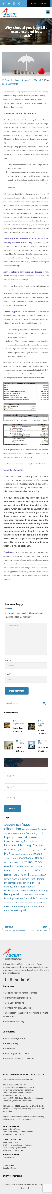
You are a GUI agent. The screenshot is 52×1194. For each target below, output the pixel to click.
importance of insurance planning (22, 854)
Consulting (31, 833)
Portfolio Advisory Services (18, 1008)
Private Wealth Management (18, 998)
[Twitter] (9, 3)
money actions (29, 867)
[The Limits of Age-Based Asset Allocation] (31, 745)
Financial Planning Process (24, 845)
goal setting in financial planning (28, 850)
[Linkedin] (14, 3)
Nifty (37, 870)
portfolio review (20, 878)
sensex (28, 894)
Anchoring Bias (12, 824)
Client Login (37, 3)
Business (42, 829)
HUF (7, 854)
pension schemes (35, 875)
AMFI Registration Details (17, 1053)
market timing (14, 866)
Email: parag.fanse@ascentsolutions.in (18, 1132)
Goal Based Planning (14, 1003)
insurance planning (10, 858)
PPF (29, 882)
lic (20, 862)
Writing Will (20, 910)
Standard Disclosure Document (19, 1058)
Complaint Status (9, 1168)
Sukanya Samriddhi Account (29, 898)
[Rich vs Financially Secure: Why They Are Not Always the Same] (31, 726)
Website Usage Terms (15, 1038)
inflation (37, 853)
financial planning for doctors (20, 841)
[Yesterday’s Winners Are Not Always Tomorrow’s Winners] (7, 725)
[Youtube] (16, 979)
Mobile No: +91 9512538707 (13, 1095)
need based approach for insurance (22, 871)
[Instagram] (19, 3)
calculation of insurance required (14, 833)
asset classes (29, 829)
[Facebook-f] (3, 3)
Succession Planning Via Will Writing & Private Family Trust (25, 1015)
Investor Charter (9, 1157)
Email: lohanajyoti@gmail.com (14, 1148)
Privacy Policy (11, 1043)
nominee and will (16, 875)
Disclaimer (10, 1048)
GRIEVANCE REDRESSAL (12, 1176)
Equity (8, 837)
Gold (42, 849)
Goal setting (10, 849)
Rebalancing (41, 890)
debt (40, 833)
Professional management (18, 890)
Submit (12, 808)
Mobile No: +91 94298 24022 (13, 1150)
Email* (8, 674)
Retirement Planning (14, 1021)
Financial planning (27, 837)
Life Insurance (32, 862)
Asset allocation (18, 826)
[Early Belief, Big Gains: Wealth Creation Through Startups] (8, 745)
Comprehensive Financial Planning (21, 993)
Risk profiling (13, 894)
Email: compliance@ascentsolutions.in (17, 1093)
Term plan (23, 906)
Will (31, 906)
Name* (8, 660)
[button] (48, 12)
